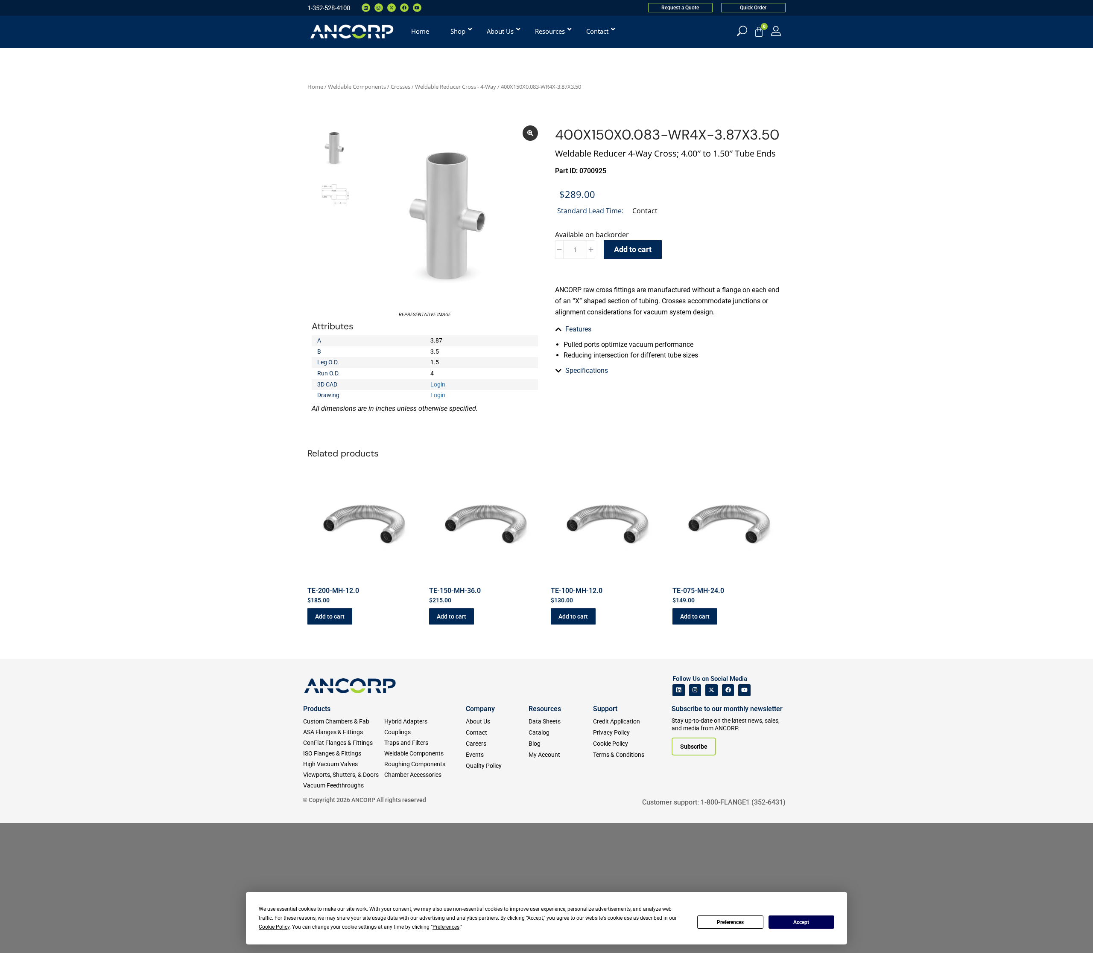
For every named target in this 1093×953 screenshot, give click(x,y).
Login (437, 384)
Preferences (730, 922)
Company (480, 709)
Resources (545, 709)
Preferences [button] (446, 927)
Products (316, 709)
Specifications (586, 370)
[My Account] (776, 31)
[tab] (668, 329)
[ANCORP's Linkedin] (678, 690)
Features (578, 329)
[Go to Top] (21, 933)
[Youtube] (417, 7)
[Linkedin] (366, 7)
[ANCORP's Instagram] (695, 690)
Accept (801, 922)
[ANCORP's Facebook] (728, 690)
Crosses (400, 86)
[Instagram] (378, 7)
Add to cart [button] (330, 616)
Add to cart (633, 249)
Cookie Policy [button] (274, 927)
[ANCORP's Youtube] (744, 690)
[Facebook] (404, 7)
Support (605, 709)
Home (315, 86)
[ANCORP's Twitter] (711, 690)
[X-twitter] (391, 7)
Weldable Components (357, 86)
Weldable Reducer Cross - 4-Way (455, 86)
